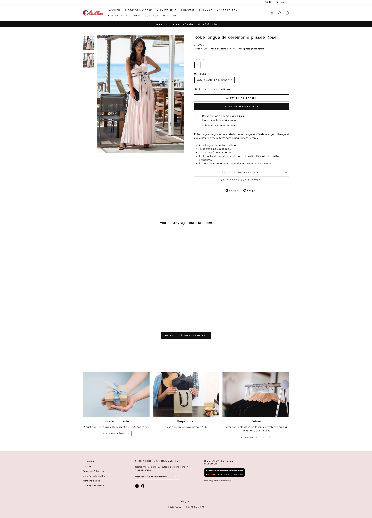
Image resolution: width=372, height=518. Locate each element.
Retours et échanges (93, 471)
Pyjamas (206, 10)
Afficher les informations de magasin (220, 125)
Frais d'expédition (219, 48)
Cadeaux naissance (124, 15)
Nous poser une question (241, 180)
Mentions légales (91, 480)
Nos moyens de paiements (217, 480)
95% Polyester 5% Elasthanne (214, 79)
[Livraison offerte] (116, 394)
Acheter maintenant (242, 106)
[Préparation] (186, 394)
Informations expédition (242, 172)
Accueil (114, 10)
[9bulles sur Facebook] (142, 486)
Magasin (169, 15)
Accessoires (227, 10)
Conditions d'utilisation (94, 476)
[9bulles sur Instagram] (137, 486)
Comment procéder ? (256, 437)
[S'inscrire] (177, 477)
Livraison (87, 466)
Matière (200, 74)
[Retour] (255, 394)
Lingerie (188, 10)
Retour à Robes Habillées (188, 335)
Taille (199, 59)
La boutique (89, 461)
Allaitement (166, 10)
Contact (151, 15)
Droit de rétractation (93, 485)
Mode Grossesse (138, 10)
